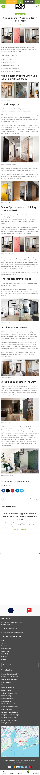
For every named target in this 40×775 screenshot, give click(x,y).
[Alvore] (10, 610)
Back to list (20, 499)
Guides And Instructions (9, 693)
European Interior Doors (9, 717)
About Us (4, 640)
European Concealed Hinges (10, 715)
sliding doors (7, 485)
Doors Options (6, 682)
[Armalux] (29, 610)
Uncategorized (20, 14)
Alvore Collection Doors (9, 720)
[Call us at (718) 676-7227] (20, 1)
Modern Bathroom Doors (9, 704)
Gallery (3, 659)
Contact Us (5, 646)
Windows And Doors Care (9, 677)
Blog (2, 685)
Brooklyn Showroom (8, 687)
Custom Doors (6, 690)
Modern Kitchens (6, 701)
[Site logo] (20, 6)
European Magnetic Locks (9, 712)
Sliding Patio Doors (7, 723)
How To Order (6, 654)
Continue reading (20, 530)
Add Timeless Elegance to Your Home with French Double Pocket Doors (20, 516)
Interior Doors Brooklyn (9, 679)
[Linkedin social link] (17, 490)
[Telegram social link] (22, 490)
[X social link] (8, 490)
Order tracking (6, 696)
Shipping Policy (6, 648)
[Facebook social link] (3, 490)
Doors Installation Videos (9, 706)
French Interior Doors (8, 698)
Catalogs (4, 656)
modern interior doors (22, 481)
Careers (3, 643)
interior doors (8, 481)
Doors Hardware (6, 709)
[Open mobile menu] (3, 6)
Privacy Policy (6, 651)
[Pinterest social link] (12, 490)
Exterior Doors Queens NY (9, 674)
